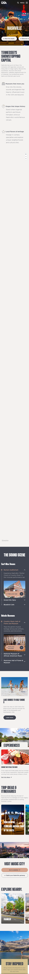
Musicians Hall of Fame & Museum (13, 661)
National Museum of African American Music (13, 655)
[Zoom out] (26, 156)
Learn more (9, 717)
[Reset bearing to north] (26, 158)
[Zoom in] (26, 154)
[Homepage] (4, 3)
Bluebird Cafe (9, 605)
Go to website (13, 870)
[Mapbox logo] (5, 540)
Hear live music (9, 38)
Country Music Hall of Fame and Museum (12, 622)
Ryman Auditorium (11, 570)
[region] (14, 347)
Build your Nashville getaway (15, 875)
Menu (22, 3)
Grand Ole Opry (10, 600)
